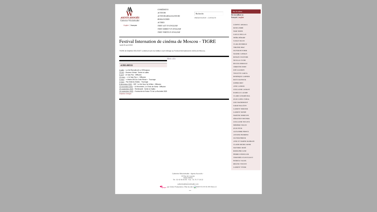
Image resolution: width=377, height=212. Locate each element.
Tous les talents (237, 11)
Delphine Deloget (125, 94)
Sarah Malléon (240, 106)
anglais (241, 17)
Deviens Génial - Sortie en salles (137, 72)
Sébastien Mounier (241, 118)
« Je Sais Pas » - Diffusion (136, 77)
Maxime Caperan (240, 54)
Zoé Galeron (238, 70)
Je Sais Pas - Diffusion (133, 75)
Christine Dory (239, 67)
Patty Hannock (239, 80)
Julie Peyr (237, 128)
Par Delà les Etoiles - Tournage (137, 82)
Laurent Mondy (239, 112)
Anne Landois (239, 86)
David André (238, 28)
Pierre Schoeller (241, 154)
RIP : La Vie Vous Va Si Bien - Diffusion (147, 84)
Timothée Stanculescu (243, 157)
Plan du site (188, 187)
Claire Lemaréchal (241, 96)
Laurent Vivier (239, 167)
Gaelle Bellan (239, 34)
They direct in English (169, 29)
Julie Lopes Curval (241, 99)
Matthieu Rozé (239, 148)
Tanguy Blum (238, 41)
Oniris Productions (176, 187)
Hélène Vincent (240, 164)
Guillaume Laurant (241, 89)
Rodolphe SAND (239, 151)
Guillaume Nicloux (241, 122)
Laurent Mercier (240, 109)
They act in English (168, 25)
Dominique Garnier (241, 76)
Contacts (212, 18)
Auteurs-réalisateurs (169, 16)
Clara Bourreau (240, 44)
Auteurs (162, 12)
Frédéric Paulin (240, 125)
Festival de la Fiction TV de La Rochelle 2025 (151, 91)
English (126, 25)
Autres (161, 22)
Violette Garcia (240, 73)
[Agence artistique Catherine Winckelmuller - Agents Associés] (129, 22)
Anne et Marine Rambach (243, 141)
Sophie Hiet (238, 83)
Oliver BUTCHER (240, 50)
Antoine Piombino (240, 135)
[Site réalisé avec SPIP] (163, 187)
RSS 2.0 (213, 187)
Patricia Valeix (239, 161)
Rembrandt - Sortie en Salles (145, 89)
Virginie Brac (239, 47)
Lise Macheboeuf (240, 102)
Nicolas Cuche (239, 60)
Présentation (200, 18)
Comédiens (163, 9)
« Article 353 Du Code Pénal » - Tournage (141, 79)
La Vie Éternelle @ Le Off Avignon (138, 70)
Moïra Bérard (239, 38)
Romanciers (164, 19)
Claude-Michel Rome (242, 144)
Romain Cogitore (240, 57)
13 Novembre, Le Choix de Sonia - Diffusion (150, 86)
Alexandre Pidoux (241, 131)
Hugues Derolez (240, 63)
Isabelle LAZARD (240, 93)
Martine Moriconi (241, 115)
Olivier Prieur (239, 138)
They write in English (169, 32)
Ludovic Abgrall (240, 25)
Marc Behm (238, 31)
